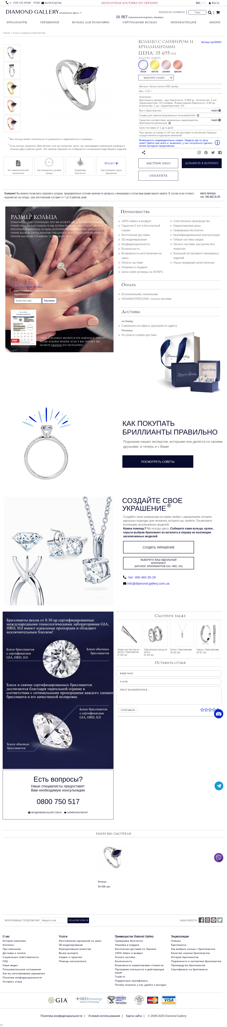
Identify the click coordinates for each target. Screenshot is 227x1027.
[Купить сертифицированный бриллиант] (58, 768)
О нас (6, 936)
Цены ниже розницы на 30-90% (142, 271)
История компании (14, 940)
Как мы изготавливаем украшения (24, 973)
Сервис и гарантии (70, 957)
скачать (56, 345)
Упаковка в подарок (134, 267)
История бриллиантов (184, 957)
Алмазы (176, 940)
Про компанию (12, 949)
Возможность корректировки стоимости (139, 965)
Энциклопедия (183, 22)
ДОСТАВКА (130, 312)
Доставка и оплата (14, 953)
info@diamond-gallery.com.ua (148, 583)
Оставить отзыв (12, 981)
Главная (6, 32)
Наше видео (10, 965)
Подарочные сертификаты (131, 980)
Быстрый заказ (158, 163)
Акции (214, 22)
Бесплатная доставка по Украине (135, 949)
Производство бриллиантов (188, 965)
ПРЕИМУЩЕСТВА (135, 212)
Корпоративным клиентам (75, 949)
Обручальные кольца (140, 22)
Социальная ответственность (21, 957)
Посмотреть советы (158, 461)
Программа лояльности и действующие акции (139, 971)
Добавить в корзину (201, 163)
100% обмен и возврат (136, 221)
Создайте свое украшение (152, 504)
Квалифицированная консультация (196, 234)
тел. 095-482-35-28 (141, 577)
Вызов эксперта (68, 953)
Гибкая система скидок (188, 239)
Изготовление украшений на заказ (80, 940)
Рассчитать (49, 300)
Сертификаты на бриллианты (189, 969)
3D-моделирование (134, 239)
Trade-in (120, 976)
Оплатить (158, 176)
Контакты (8, 944)
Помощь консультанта (72, 961)
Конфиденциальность (135, 244)
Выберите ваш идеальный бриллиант (158, 563)
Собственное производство (191, 221)
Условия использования (104, 1015)
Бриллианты (17, 22)
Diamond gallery (32, 12)
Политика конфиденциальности (22, 977)
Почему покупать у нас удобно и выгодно (140, 984)
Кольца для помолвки (90, 22)
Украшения (49, 22)
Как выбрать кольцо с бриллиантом (193, 949)
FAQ (5, 961)
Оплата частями (132, 262)
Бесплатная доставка (135, 234)
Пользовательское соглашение (22, 969)
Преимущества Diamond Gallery (134, 936)
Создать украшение (159, 547)
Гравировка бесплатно (188, 230)
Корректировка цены (187, 225)
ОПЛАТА (128, 285)
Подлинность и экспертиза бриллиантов (196, 961)
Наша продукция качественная (193, 262)
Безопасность (130, 248)
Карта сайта (134, 1015)
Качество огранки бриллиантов (190, 953)
